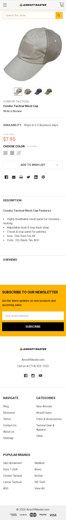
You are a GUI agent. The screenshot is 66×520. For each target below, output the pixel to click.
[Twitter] (28, 177)
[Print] (21, 177)
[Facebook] (6, 177)
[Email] (14, 177)
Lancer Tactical (12, 482)
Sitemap (8, 438)
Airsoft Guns (44, 412)
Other (39, 436)
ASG (5, 488)
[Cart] (61, 4)
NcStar (38, 475)
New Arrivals (44, 406)
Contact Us (10, 425)
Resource (9, 412)
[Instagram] (33, 375)
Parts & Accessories (49, 419)
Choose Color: (20, 146)
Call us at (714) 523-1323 (33, 366)
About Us (8, 431)
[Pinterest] (43, 177)
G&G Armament (12, 463)
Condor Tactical (12, 475)
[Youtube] (40, 375)
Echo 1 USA (10, 469)
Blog (6, 406)
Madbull (39, 463)
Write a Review (12, 111)
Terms (7, 419)
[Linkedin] (36, 177)
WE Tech (39, 482)
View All (39, 488)
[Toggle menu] (5, 5)
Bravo (38, 469)
